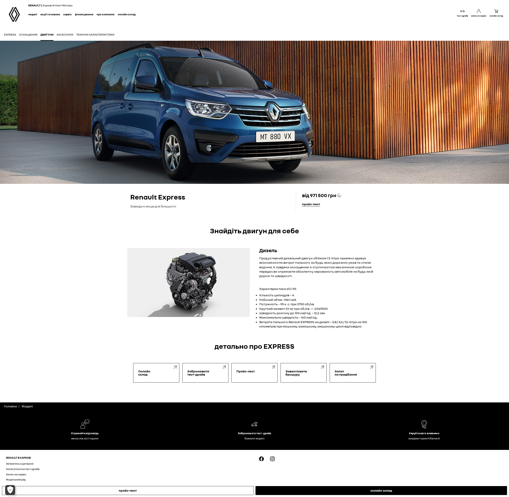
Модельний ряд (16, 479)
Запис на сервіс (16, 474)
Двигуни (46, 34)
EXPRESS (10, 34)
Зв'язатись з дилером (19, 463)
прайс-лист (128, 490)
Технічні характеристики (95, 34)
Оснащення (28, 34)
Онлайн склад (127, 14)
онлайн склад (381, 490)
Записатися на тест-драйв (23, 469)
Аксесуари (64, 34)
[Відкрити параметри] (10, 490)
